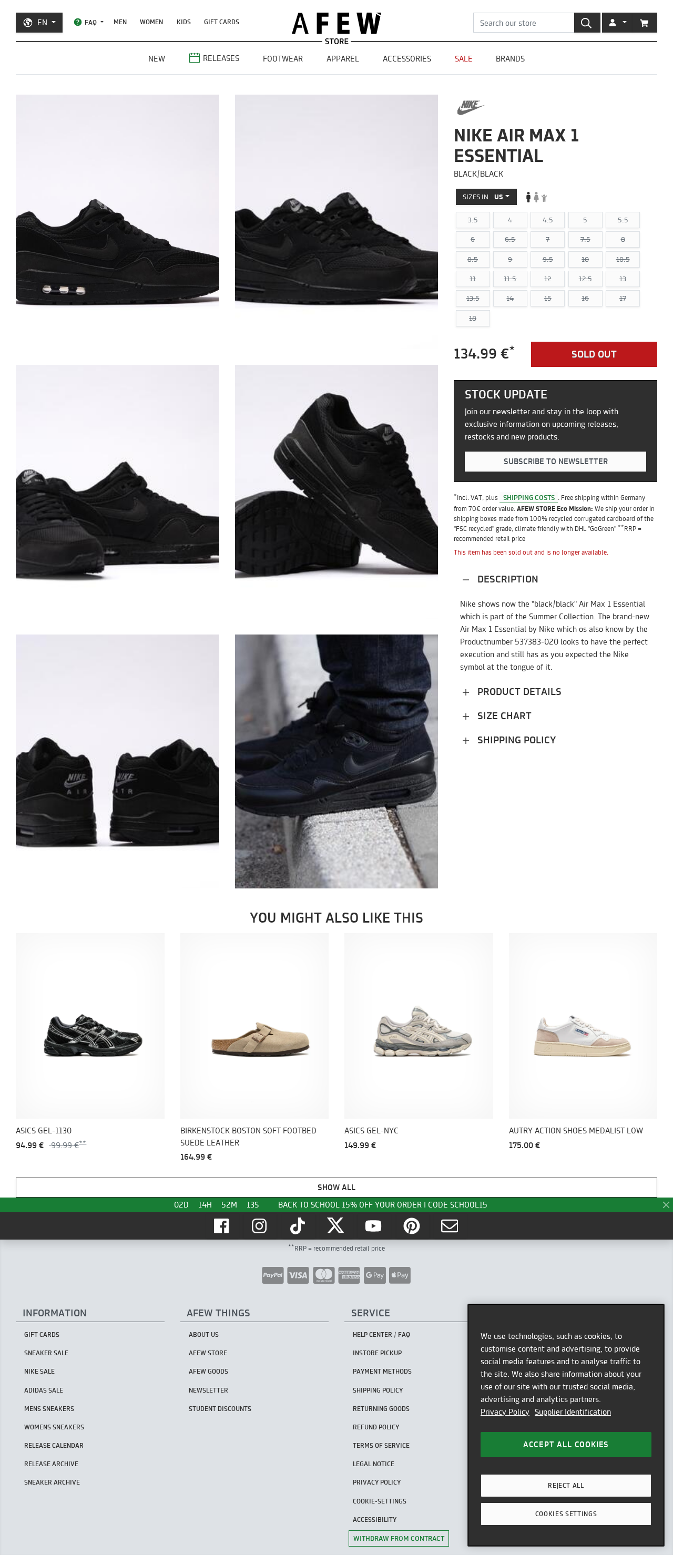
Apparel (343, 59)
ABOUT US (204, 1334)
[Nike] (471, 108)
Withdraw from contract (398, 1538)
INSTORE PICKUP (377, 1353)
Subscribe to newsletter (556, 461)
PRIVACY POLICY (377, 1482)
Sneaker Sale (46, 1353)
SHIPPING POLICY (378, 1390)
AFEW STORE (336, 23)
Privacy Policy (505, 1412)
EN (42, 22)
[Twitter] (336, 1226)
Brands (510, 59)
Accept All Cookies (566, 1444)
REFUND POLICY (376, 1427)
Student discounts (220, 1409)
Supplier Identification (573, 1412)
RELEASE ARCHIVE (51, 1464)
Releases (221, 58)
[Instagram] (260, 1226)
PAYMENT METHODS (382, 1371)
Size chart (503, 716)
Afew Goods (208, 1371)
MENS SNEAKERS (49, 1409)
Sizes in (483, 196)
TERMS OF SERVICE (381, 1445)
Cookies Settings (566, 1514)
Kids (184, 22)
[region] (566, 1425)
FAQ (90, 22)
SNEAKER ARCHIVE (52, 1482)
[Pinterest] (412, 1226)
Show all (336, 1187)
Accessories (407, 59)
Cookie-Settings (379, 1501)
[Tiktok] (298, 1226)
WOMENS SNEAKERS (54, 1427)
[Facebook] (222, 1226)
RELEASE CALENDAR (54, 1445)
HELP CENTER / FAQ (381, 1334)
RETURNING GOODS (381, 1409)
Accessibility (374, 1519)
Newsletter (208, 1390)
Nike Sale (39, 1371)
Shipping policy (515, 740)
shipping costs (529, 497)
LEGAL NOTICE (373, 1464)
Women (151, 22)
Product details (518, 692)
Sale (464, 59)
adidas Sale (43, 1390)
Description (506, 579)
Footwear (283, 59)
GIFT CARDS (221, 22)
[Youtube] (374, 1226)
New (156, 59)
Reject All (566, 1485)
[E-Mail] (450, 1226)
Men (120, 22)
